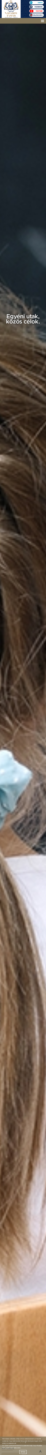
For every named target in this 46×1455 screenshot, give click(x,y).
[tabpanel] (23, 734)
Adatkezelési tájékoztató (13, 1447)
